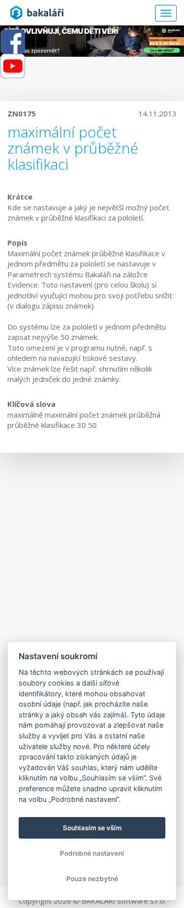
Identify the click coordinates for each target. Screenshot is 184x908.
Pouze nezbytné (92, 879)
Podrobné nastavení (92, 853)
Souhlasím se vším (92, 828)
